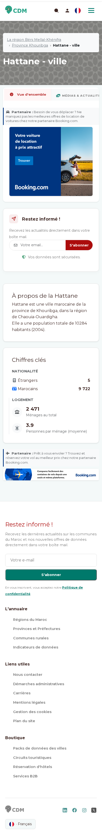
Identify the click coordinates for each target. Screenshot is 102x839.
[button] (67, 11)
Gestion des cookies (32, 712)
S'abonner (79, 245)
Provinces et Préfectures (36, 629)
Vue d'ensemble (31, 94)
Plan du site (24, 721)
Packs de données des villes (39, 748)
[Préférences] (78, 11)
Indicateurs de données (35, 647)
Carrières (21, 693)
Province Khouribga (30, 45)
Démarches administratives (38, 684)
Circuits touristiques (32, 757)
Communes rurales (31, 638)
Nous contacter (27, 674)
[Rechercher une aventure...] (56, 10)
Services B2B (25, 776)
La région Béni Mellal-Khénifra (34, 39)
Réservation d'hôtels (32, 767)
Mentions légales (29, 702)
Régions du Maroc (30, 619)
